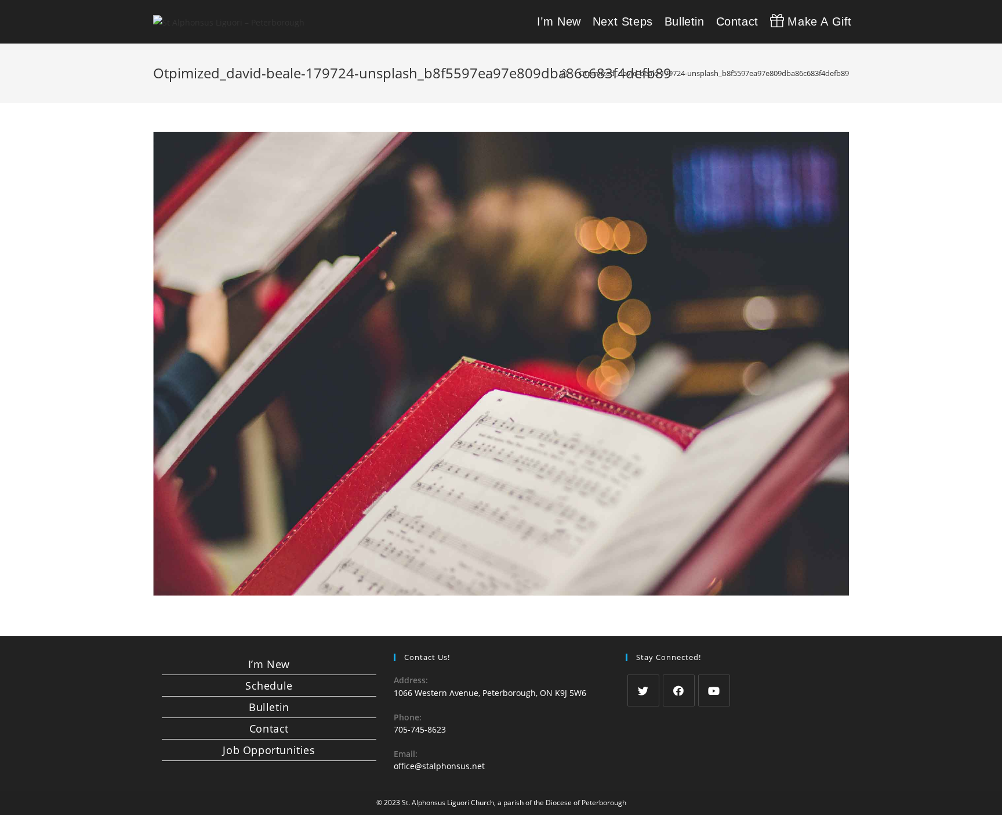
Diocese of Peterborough (586, 802)
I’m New (269, 664)
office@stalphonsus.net (439, 765)
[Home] (564, 73)
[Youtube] (714, 690)
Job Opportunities (269, 750)
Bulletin (269, 707)
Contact (269, 728)
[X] (643, 690)
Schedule (269, 686)
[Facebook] (679, 690)
